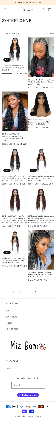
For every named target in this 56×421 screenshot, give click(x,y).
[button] (5, 10)
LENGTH (9, 323)
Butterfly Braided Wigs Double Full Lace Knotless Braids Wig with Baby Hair (14, 68)
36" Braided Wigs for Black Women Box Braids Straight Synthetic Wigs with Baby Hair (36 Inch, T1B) (14, 178)
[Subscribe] (42, 385)
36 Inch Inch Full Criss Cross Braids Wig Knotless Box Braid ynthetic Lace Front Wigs (41, 82)
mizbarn (24, 416)
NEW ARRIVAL (11, 317)
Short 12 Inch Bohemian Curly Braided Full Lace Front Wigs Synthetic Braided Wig (39, 122)
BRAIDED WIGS (11, 329)
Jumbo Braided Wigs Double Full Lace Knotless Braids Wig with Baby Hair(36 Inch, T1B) (14, 260)
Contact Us (10, 368)
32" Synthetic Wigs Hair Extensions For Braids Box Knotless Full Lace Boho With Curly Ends (14, 137)
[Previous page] (13, 292)
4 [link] (42, 292)
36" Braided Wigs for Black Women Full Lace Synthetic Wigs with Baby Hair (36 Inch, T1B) (41, 178)
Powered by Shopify (34, 416)
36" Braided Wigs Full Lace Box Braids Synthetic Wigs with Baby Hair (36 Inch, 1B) (40, 274)
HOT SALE (9, 311)
